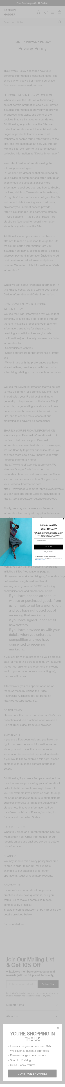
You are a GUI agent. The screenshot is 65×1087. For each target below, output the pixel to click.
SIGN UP (49, 546)
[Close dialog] (63, 518)
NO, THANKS (48, 551)
